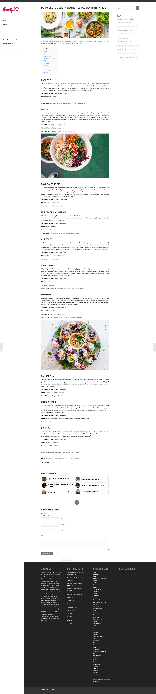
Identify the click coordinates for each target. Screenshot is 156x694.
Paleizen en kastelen (122, 41)
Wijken (119, 57)
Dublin (95, 604)
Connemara (96, 595)
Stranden (120, 49)
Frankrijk (95, 613)
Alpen (94, 572)
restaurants (75, 41)
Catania (95, 587)
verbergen (50, 49)
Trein (119, 52)
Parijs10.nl (70, 591)
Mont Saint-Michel (98, 636)
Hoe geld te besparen (122, 33)
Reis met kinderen (122, 44)
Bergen (131, 19)
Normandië (96, 640)
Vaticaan (95, 672)
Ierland (95, 621)
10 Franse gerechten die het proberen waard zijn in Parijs (67, 103)
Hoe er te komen (129, 30)
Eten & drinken (49, 458)
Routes (119, 46)
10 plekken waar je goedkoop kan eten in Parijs (64, 452)
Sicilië (95, 660)
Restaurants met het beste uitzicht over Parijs (64, 233)
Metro (135, 35)
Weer (135, 54)
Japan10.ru (70, 620)
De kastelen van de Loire (100, 602)
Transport (133, 49)
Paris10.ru (70, 597)
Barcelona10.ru (71, 604)
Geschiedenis (121, 30)
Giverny (95, 615)
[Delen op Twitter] (61, 467)
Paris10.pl (70, 585)
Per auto (130, 41)
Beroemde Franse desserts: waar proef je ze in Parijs (66, 288)
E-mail (63, 524)
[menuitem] (12, 20)
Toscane (95, 670)
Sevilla (95, 658)
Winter (132, 57)
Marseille (95, 632)
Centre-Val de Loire (98, 589)
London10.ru (70, 600)
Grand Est (96, 617)
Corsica (95, 598)
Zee (136, 57)
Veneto (95, 677)
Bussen (130, 22)
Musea (119, 38)
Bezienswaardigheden (123, 22)
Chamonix (96, 591)
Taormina (95, 668)
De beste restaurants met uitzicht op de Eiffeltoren (66, 317)
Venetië (95, 675)
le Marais (77, 269)
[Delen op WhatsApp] (75, 467)
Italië (94, 625)
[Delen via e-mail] (88, 467)
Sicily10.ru (70, 623)
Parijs (94, 647)
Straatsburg (96, 664)
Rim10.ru (69, 613)
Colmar (95, 593)
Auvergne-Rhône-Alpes (99, 578)
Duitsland (96, 606)
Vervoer (128, 52)
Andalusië (96, 574)
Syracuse (95, 666)
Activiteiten (120, 19)
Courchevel (96, 600)
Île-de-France (97, 623)
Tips (70, 458)
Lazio (94, 628)
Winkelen (128, 57)
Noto (94, 643)
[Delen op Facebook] (48, 467)
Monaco (95, 634)
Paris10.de (70, 580)
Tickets (125, 49)
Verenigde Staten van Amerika (101, 679)
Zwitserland (96, 681)
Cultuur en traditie (121, 25)
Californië (96, 583)
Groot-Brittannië (97, 619)
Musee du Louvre (70, 131)
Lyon (94, 630)
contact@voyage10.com (48, 614)
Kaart (134, 33)
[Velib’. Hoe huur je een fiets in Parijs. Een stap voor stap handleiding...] (154, 347)
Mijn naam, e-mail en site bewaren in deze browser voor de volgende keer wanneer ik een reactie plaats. (67, 535)
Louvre (130, 35)
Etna (94, 610)
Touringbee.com (71, 574)
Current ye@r (64, 557)
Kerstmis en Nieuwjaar (123, 35)
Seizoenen (124, 46)
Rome (95, 653)
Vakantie (123, 52)
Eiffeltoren (120, 27)
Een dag (135, 25)
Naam (62, 518)
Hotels (130, 33)
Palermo (95, 645)
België (95, 580)
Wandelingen (130, 54)
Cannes (95, 585)
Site (62, 530)
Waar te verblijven (121, 54)
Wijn (123, 57)
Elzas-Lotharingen (98, 608)
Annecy (95, 576)
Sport (137, 46)
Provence (96, 649)
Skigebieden (131, 46)
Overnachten (125, 38)
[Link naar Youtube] (12, 49)
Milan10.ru (70, 617)
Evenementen (135, 27)
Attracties (126, 19)
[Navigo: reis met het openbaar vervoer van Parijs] (1, 347)
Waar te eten (76, 458)
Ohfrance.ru (70, 610)
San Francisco (97, 655)
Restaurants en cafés (61, 458)
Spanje (95, 662)
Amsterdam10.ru (72, 607)
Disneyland (129, 25)
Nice (94, 638)
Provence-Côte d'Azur (99, 651)
